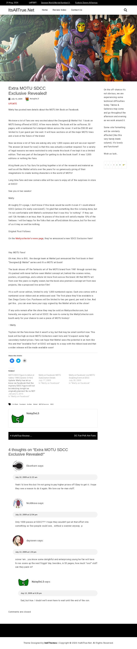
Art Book (15, 404)
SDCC (52, 404)
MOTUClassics (44, 404)
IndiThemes (50, 643)
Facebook (22, 404)
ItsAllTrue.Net (21, 10)
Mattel (35, 404)
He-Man (29, 404)
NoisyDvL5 (34, 99)
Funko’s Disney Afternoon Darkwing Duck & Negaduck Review (89, 3)
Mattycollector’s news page (30, 238)
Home (45, 10)
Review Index (59, 10)
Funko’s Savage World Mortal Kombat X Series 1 (46, 3)
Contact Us (76, 10)
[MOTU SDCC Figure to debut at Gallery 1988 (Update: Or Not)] (23, 386)
